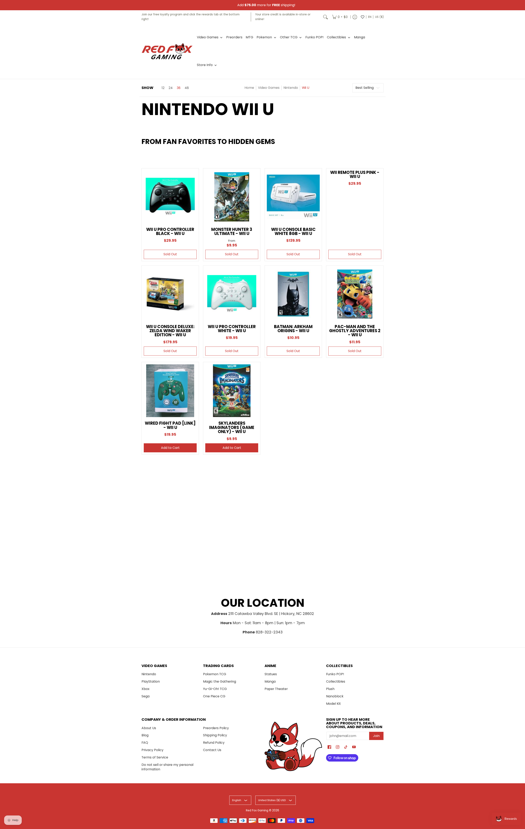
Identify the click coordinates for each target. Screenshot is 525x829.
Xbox (146, 688)
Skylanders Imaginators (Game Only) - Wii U (231, 427)
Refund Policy (214, 742)
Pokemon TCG (214, 674)
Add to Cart (170, 447)
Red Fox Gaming (257, 810)
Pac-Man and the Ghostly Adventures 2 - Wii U (354, 331)
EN (369, 17)
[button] (329, 747)
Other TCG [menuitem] (289, 37)
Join (376, 735)
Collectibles (335, 681)
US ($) (379, 17)
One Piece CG (214, 696)
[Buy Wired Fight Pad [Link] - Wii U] (170, 390)
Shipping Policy (215, 735)
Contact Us (212, 750)
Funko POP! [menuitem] (314, 37)
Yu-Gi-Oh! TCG (215, 688)
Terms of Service (155, 757)
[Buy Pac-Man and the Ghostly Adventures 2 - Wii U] (354, 294)
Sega (146, 696)
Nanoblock (335, 696)
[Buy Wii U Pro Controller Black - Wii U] (170, 196)
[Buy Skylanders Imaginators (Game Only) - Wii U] (231, 390)
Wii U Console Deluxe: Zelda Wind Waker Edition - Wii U (170, 331)
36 (178, 88)
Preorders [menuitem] (234, 37)
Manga (270, 681)
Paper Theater (276, 688)
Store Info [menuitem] (205, 65)
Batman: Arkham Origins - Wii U (293, 329)
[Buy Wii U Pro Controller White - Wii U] (231, 294)
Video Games (269, 87)
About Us (149, 728)
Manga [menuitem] (359, 37)
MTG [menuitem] (249, 37)
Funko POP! (335, 674)
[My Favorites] (362, 17)
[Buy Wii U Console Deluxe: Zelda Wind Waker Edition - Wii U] (170, 294)
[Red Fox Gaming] (167, 51)
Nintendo (290, 87)
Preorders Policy (216, 728)
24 (171, 88)
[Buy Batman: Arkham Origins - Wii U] (293, 294)
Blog (145, 735)
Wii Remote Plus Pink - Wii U (354, 174)
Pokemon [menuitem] (264, 37)
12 (163, 88)
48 (187, 88)
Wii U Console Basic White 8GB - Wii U (293, 231)
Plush (330, 688)
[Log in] (355, 17)
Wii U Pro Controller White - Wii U (232, 329)
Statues (271, 674)
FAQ (145, 742)
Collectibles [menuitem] (336, 37)
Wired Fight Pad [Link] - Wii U (170, 425)
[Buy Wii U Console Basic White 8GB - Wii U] (293, 196)
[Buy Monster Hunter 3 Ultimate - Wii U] (231, 196)
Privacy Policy (152, 750)
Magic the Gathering (219, 681)
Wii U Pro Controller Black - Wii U (170, 231)
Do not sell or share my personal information (167, 767)
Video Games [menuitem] (207, 37)
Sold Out (170, 254)
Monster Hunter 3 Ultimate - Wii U (231, 231)
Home (249, 87)
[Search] (325, 17)
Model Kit (333, 703)
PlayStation (151, 681)
